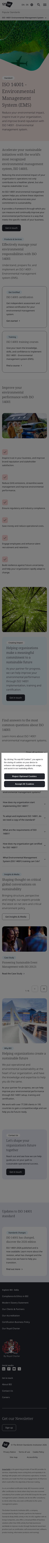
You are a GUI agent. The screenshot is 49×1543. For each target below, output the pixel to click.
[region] (24, 771)
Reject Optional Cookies (24, 776)
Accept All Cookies (24, 784)
